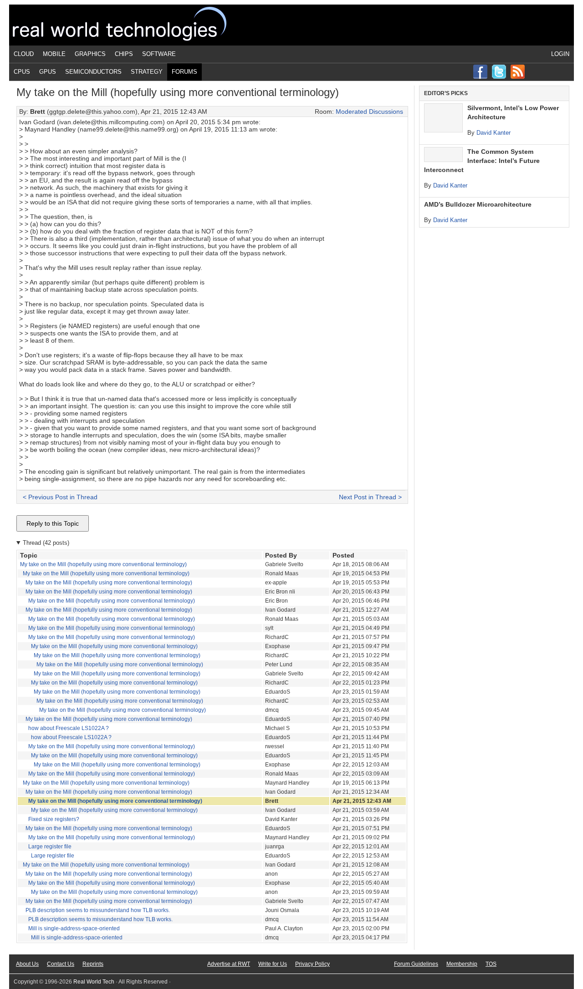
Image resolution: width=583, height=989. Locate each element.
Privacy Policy (312, 964)
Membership (461, 964)
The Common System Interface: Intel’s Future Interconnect (482, 160)
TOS (491, 964)
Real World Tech (130, 25)
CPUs (22, 71)
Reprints (92, 964)
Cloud (24, 54)
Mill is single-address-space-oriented (74, 928)
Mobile (54, 54)
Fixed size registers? (53, 819)
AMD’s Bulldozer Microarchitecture (478, 204)
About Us (27, 964)
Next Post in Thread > (370, 497)
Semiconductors (93, 71)
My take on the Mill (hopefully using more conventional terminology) (103, 564)
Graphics (90, 54)
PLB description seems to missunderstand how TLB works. (98, 910)
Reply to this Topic (52, 523)
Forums (184, 71)
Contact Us (60, 964)
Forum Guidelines (416, 964)
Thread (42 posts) (46, 542)
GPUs (47, 71)
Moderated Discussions (369, 111)
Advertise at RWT (228, 964)
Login (560, 54)
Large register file (50, 846)
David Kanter (493, 132)
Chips (124, 54)
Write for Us (272, 964)
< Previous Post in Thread (60, 497)
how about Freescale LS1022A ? (68, 728)
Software (159, 54)
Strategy (147, 71)
